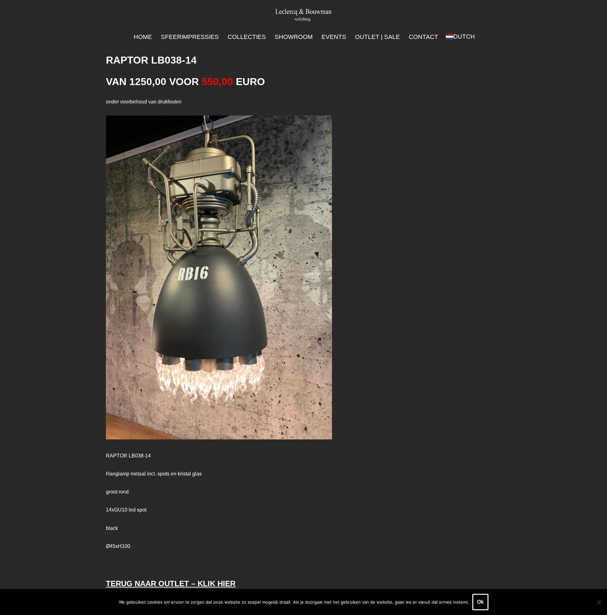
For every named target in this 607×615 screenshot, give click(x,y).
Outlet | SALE (377, 37)
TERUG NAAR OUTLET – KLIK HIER (171, 583)
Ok (480, 602)
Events (334, 37)
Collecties (247, 37)
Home (143, 37)
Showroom (294, 37)
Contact (423, 37)
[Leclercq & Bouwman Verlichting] (303, 15)
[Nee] (599, 602)
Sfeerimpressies (190, 37)
